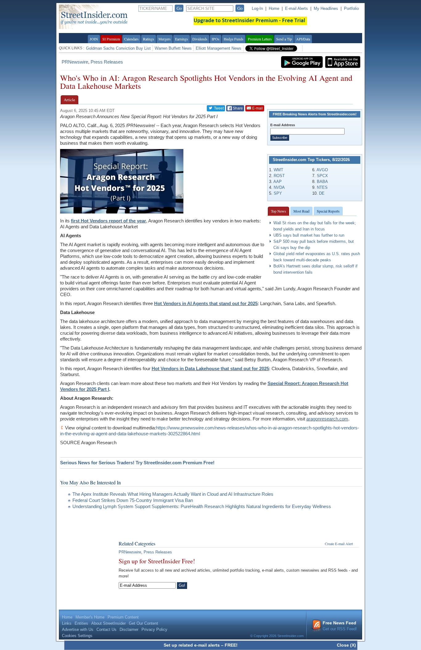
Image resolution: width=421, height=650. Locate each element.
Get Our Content (143, 623)
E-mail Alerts (296, 8)
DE (322, 193)
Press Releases (107, 61)
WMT (278, 170)
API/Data (303, 38)
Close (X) (346, 645)
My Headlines (326, 8)
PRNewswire (75, 61)
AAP (277, 181)
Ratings (148, 38)
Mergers (164, 38)
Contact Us (106, 629)
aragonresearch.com (327, 418)
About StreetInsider (108, 623)
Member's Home (90, 617)
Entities (81, 623)
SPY (278, 193)
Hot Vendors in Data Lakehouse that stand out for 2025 (210, 368)
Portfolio (351, 8)
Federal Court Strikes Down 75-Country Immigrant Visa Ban (132, 500)
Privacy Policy (154, 629)
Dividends (199, 38)
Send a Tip (284, 38)
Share (237, 108)
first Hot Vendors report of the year (108, 220)
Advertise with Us (77, 629)
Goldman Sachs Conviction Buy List (118, 48)
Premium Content (123, 617)
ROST (279, 175)
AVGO (322, 170)
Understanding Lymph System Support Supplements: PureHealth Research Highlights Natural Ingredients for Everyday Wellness (201, 506)
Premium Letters (260, 38)
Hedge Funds (233, 38)
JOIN (94, 38)
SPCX (322, 175)
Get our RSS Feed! (340, 625)
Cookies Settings (77, 635)
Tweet (218, 108)
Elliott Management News (218, 48)
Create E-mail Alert (339, 543)
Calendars (131, 38)
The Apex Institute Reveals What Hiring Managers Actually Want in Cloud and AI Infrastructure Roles (172, 494)
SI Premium (111, 38)
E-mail (257, 108)
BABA (322, 181)
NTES (322, 187)
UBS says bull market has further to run (308, 235)
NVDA (279, 187)
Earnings (181, 38)
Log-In (257, 8)
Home (274, 8)
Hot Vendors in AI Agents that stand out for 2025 (206, 303)
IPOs (215, 38)
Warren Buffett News (173, 48)
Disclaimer (129, 629)
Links (67, 623)
